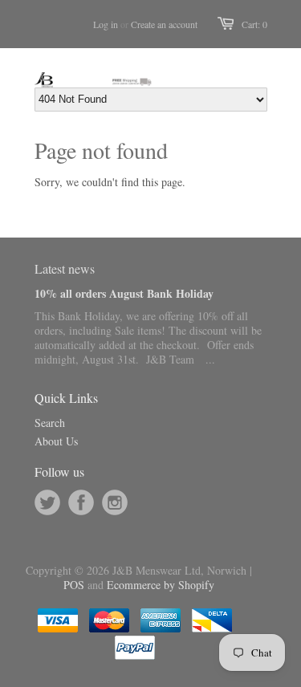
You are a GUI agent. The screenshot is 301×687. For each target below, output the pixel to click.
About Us (56, 441)
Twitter (47, 502)
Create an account (164, 24)
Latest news (65, 268)
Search (50, 422)
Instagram (115, 502)
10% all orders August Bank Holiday (124, 293)
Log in (105, 24)
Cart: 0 (254, 24)
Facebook (81, 502)
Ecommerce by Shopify (160, 584)
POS (73, 584)
